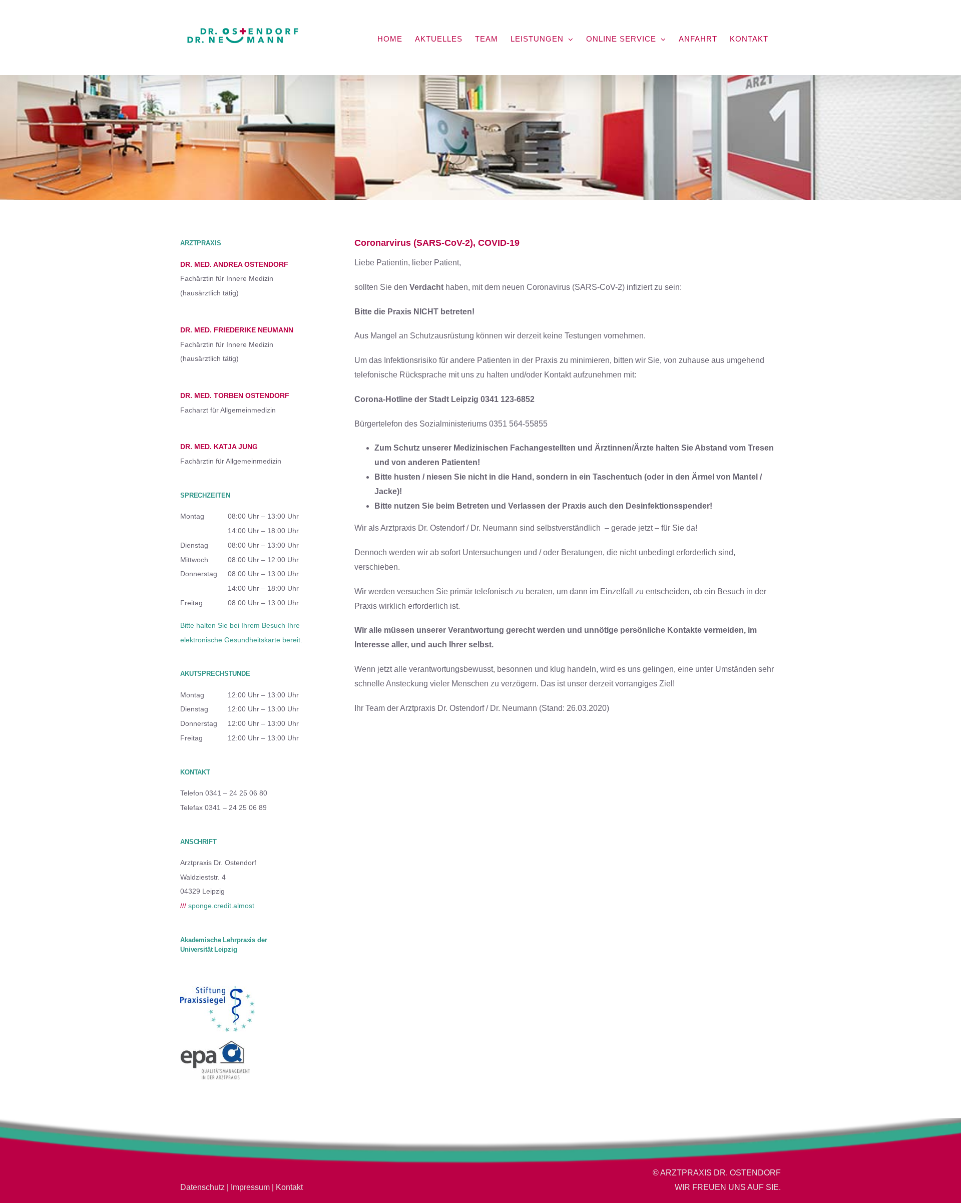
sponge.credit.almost (217, 906)
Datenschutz (202, 1187)
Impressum (250, 1187)
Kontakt (289, 1187)
